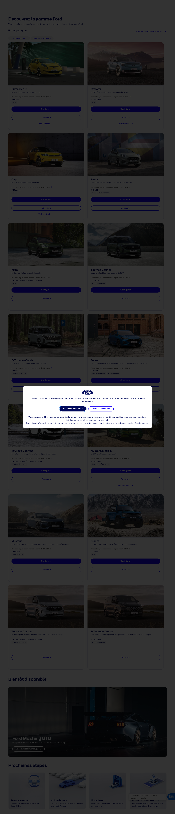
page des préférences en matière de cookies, (103, 417)
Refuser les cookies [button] (101, 409)
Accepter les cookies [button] (73, 409)
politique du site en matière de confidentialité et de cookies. (121, 423)
